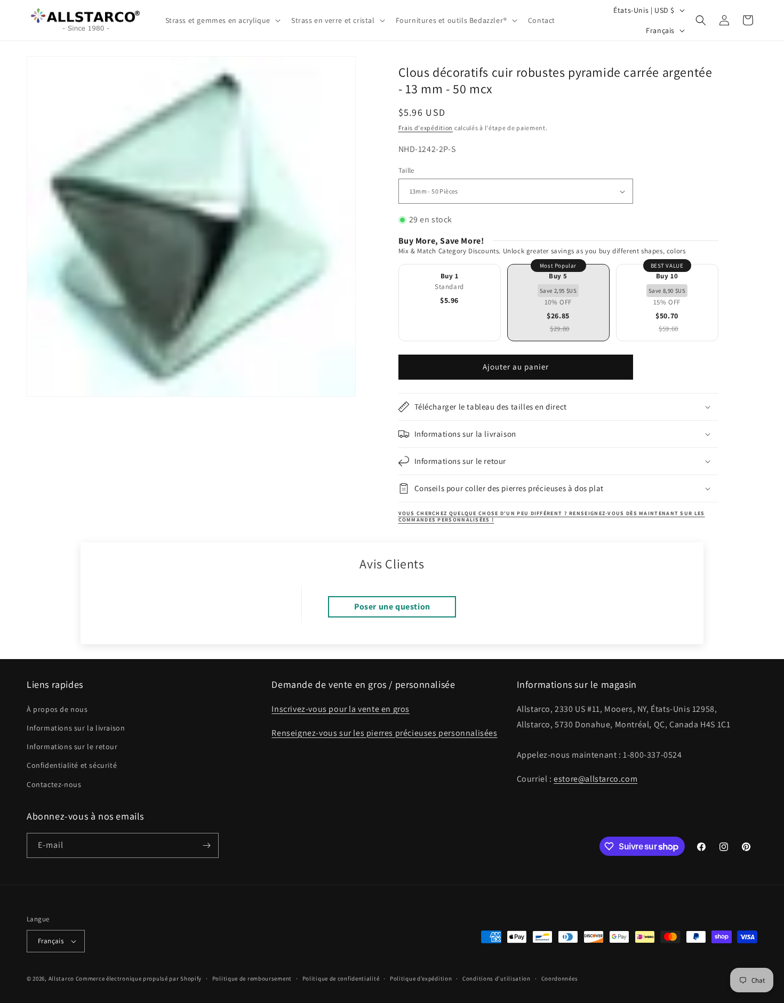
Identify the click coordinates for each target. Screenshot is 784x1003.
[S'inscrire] (206, 845)
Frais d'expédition (425, 128)
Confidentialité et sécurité (72, 765)
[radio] (449, 302)
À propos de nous (57, 709)
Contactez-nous (54, 784)
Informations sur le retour (72, 746)
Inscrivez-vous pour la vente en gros (340, 709)
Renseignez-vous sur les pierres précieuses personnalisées (384, 733)
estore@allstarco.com (595, 778)
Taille (406, 170)
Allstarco (61, 978)
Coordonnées (559, 978)
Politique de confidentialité (341, 978)
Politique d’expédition (421, 978)
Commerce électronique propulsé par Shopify (139, 978)
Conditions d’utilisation (496, 978)
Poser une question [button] (392, 606)
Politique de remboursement (252, 978)
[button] (222, 20)
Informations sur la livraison (76, 728)
